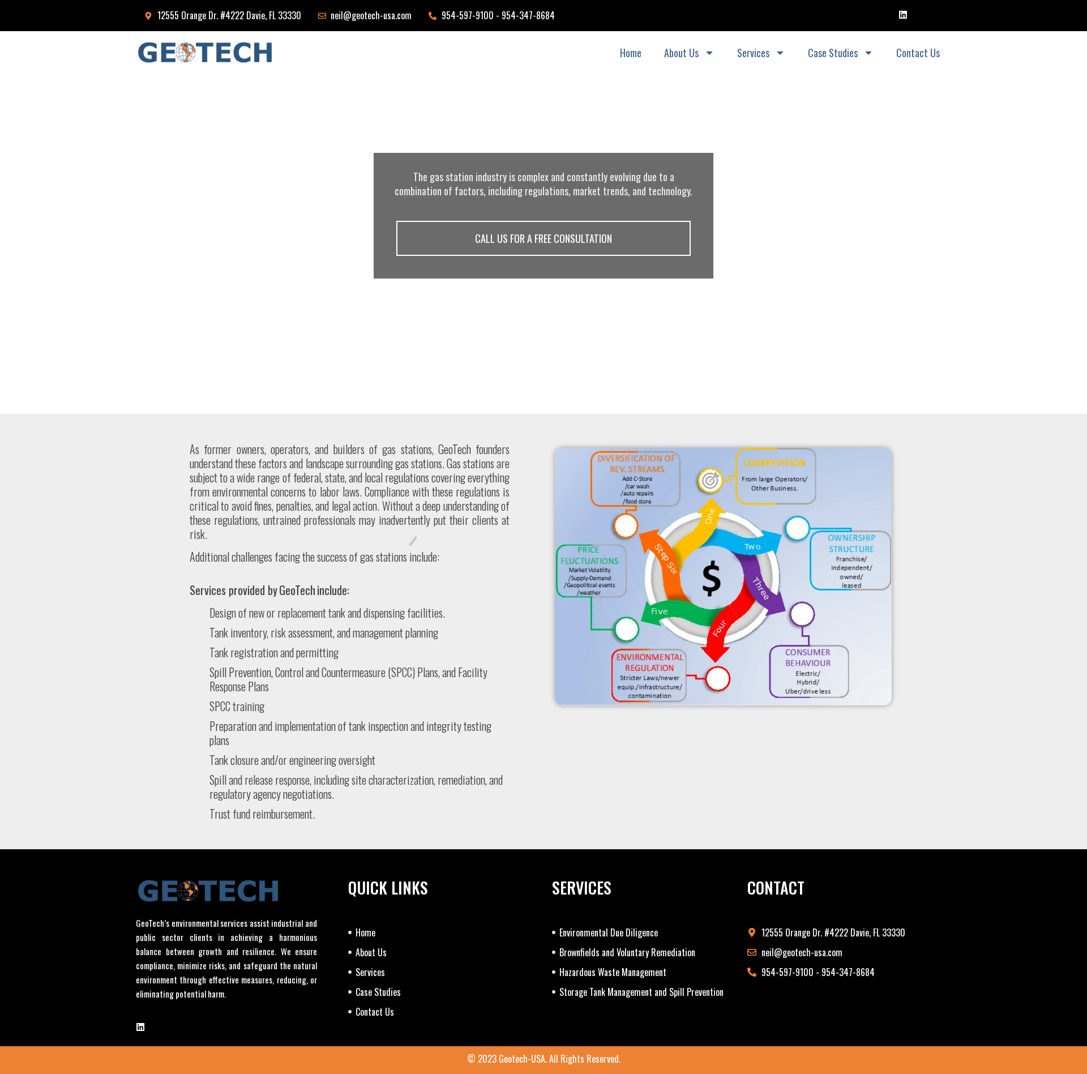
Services (753, 52)
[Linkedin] (903, 14)
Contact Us (918, 52)
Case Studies (833, 52)
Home (630, 52)
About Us (681, 52)
